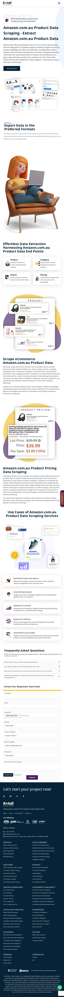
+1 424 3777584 (9, 831)
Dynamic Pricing (8, 898)
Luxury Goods (7, 963)
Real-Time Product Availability (41, 890)
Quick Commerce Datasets (40, 867)
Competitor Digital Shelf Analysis (13, 921)
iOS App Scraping (37, 940)
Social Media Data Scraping (11, 882)
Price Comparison (8, 901)
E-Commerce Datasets (39, 870)
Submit (32, 777)
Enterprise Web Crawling (10, 848)
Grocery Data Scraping (10, 876)
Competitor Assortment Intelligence (43, 901)
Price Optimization (8, 890)
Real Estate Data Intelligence (12, 946)
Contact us (28, 813)
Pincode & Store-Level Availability (42, 898)
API (33, 960)
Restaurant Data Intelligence (12, 943)
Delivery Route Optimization (40, 854)
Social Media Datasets (39, 882)
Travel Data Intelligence (10, 949)
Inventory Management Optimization (43, 851)
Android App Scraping (39, 937)
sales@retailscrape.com (12, 834)
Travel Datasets (37, 879)
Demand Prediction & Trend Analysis (43, 848)
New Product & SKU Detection (41, 895)
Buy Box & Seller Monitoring (11, 924)
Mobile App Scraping (38, 935)
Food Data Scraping (9, 873)
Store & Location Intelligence (41, 921)
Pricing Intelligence (38, 915)
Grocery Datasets (37, 876)
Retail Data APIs (37, 927)
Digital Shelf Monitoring (10, 912)
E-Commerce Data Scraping (11, 870)
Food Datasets (36, 873)
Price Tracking (7, 893)
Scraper (34, 957)
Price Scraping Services (10, 904)
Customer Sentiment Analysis (41, 856)
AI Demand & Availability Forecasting (43, 893)
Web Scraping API (8, 851)
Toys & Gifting (7, 957)
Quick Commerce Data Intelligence (13, 937)
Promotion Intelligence (39, 918)
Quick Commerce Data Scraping (12, 867)
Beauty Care (7, 960)
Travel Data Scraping (9, 879)
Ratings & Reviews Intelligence (12, 918)
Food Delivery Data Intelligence (12, 935)
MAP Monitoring (8, 856)
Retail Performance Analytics (41, 924)
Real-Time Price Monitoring (40, 845)
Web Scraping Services (10, 845)
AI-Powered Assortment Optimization (43, 904)
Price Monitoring (8, 895)
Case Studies (18, 813)
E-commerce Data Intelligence (12, 940)
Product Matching (8, 854)
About (5, 813)
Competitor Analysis (38, 859)
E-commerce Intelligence (39, 912)
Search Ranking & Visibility (11, 927)
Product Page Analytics (10, 915)
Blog (11, 813)
